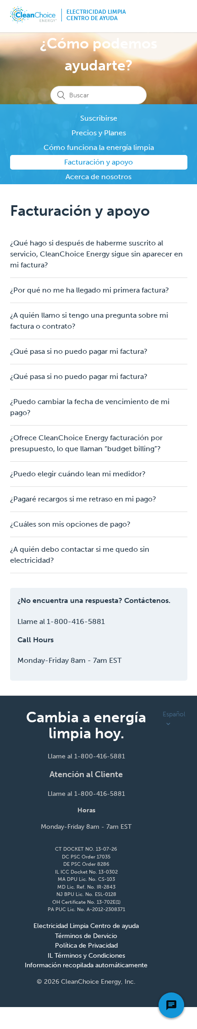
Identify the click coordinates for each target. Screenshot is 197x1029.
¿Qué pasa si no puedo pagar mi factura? (79, 351)
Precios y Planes (98, 132)
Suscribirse (98, 118)
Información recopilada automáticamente (86, 965)
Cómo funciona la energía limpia (99, 147)
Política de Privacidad (86, 945)
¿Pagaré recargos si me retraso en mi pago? (83, 499)
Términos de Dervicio (86, 936)
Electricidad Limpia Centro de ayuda (96, 15)
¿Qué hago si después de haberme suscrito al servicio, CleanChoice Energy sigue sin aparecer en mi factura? (96, 254)
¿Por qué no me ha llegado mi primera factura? (89, 290)
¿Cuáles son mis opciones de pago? (70, 524)
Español (174, 714)
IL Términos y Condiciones (86, 955)
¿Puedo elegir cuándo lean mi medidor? (78, 473)
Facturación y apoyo (98, 162)
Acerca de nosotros (98, 176)
